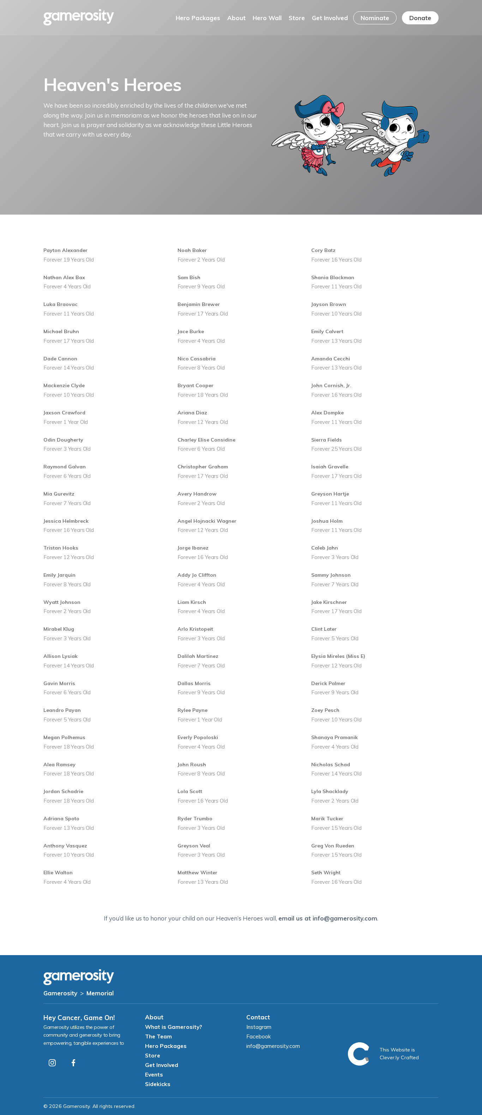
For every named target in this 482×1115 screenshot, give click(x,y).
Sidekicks (157, 1083)
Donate (420, 18)
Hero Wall (267, 18)
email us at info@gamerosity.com (327, 918)
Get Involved (330, 18)
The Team (158, 1036)
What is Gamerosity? (173, 1026)
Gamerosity (60, 993)
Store (297, 18)
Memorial (100, 993)
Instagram (258, 1026)
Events (154, 1074)
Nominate (375, 18)
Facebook (258, 1036)
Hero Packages (198, 18)
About (236, 18)
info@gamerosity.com (273, 1045)
